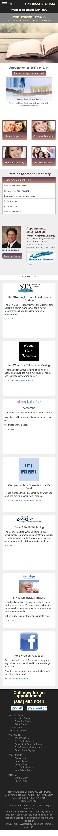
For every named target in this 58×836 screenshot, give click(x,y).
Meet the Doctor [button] (12, 255)
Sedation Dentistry (14, 162)
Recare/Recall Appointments (16, 190)
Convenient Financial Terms (28, 744)
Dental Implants (14, 136)
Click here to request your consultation (23, 500)
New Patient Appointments (15, 185)
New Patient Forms (12, 211)
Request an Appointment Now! (29, 73)
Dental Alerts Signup (25, 750)
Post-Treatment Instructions (28, 747)
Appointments (15, 754)
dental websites (24, 814)
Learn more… (11, 620)
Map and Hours (16, 727)
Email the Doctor (23, 721)
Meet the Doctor (16, 715)
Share (30, 264)
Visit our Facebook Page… (17, 678)
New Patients (21, 760)
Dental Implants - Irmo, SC (29, 18)
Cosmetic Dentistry (43, 136)
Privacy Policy (11, 823)
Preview (8, 545)
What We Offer (10, 206)
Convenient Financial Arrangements (19, 196)
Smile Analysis (10, 201)
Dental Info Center (17, 730)
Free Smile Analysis (24, 741)
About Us (13, 774)
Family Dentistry (43, 162)
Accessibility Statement (31, 823)
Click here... (10, 318)
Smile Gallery (21, 777)
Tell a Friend (21, 724)
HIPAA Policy (21, 780)
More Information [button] (29, 276)
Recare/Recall (21, 764)
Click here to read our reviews (19, 380)
